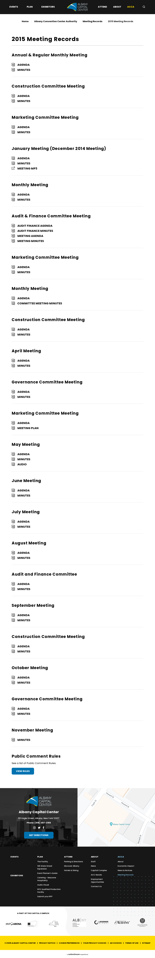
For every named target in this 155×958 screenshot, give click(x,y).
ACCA (121, 856)
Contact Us (96, 886)
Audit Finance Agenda (34, 226)
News (93, 866)
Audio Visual (43, 885)
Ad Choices (116, 943)
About (94, 856)
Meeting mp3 (27, 168)
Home (25, 21)
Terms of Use (131, 943)
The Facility (42, 861)
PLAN (40, 856)
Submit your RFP (44, 896)
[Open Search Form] (143, 6)
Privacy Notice (47, 943)
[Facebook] (43, 827)
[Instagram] (34, 827)
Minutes (23, 70)
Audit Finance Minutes (35, 231)
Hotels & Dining (71, 870)
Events (14, 856)
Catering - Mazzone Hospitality (46, 879)
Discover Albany (71, 866)
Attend (68, 856)
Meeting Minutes (30, 241)
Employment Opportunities (97, 880)
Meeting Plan (28, 428)
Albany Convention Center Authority (55, 21)
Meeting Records (92, 21)
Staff (93, 861)
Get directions (39, 835)
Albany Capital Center (77, 7)
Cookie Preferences (69, 943)
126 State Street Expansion (44, 867)
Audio (22, 464)
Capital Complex (99, 870)
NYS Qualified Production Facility (49, 890)
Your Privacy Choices (94, 943)
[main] (77, 394)
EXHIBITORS (17, 875)
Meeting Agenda (30, 236)
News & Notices (125, 870)
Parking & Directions (73, 861)
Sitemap (146, 943)
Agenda (23, 65)
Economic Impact (126, 866)
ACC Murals (96, 874)
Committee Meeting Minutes (39, 303)
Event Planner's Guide (47, 873)
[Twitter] (39, 827)
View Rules (23, 771)
